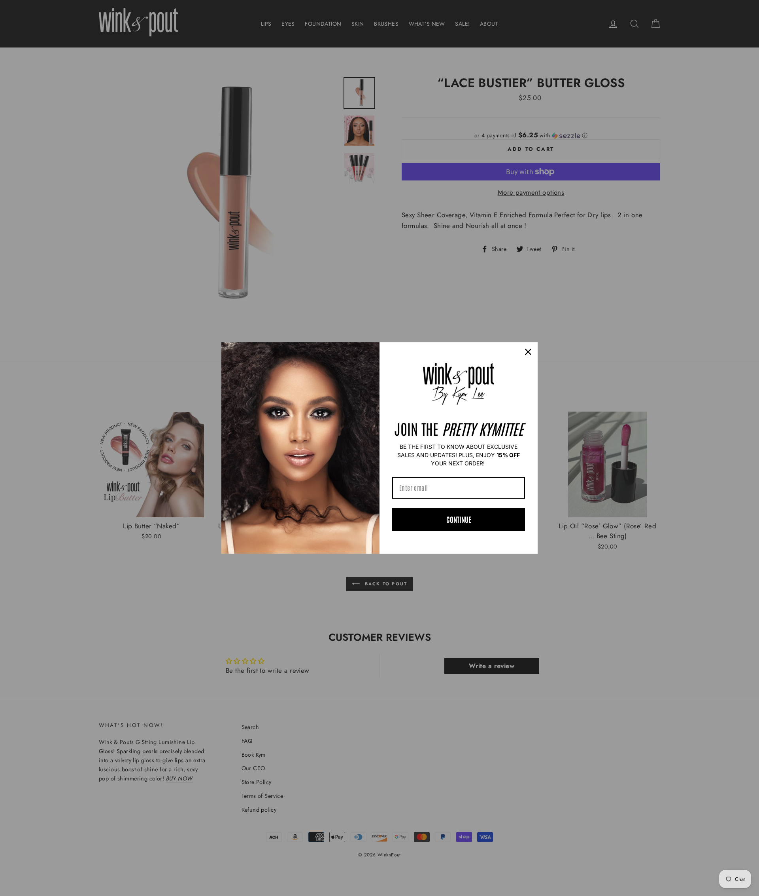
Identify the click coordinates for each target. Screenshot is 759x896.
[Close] (528, 351)
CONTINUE (458, 519)
